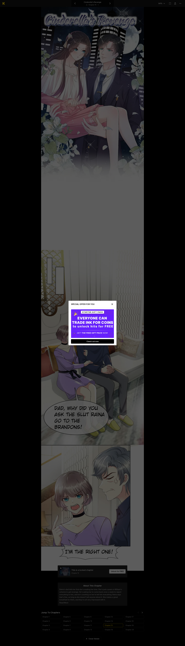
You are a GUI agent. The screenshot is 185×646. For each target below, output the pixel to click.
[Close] (112, 304)
